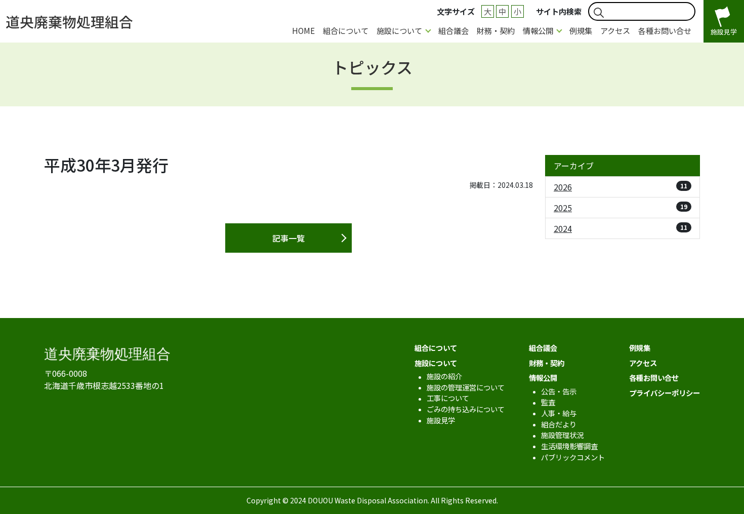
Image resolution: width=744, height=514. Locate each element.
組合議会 (453, 30)
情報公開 (543, 377)
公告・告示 (558, 391)
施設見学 (441, 420)
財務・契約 (496, 30)
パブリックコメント (573, 457)
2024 (620, 228)
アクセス (615, 30)
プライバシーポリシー (664, 392)
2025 (620, 208)
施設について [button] (399, 30)
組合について (345, 30)
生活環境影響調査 (569, 446)
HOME (303, 30)
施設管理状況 (562, 434)
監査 (548, 402)
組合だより (558, 424)
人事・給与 (558, 413)
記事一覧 (288, 238)
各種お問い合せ (664, 30)
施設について (436, 363)
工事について (448, 397)
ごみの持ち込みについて (466, 409)
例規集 (580, 30)
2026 (620, 187)
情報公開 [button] (538, 30)
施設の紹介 (444, 376)
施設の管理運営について (466, 387)
